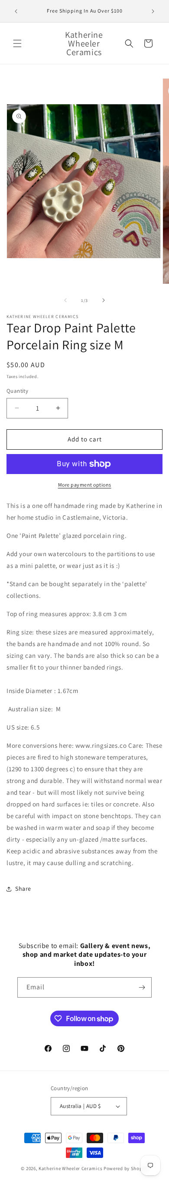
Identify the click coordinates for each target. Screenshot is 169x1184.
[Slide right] (103, 300)
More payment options (84, 484)
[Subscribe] (141, 987)
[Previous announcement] (16, 11)
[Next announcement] (152, 11)
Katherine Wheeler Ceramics (70, 1168)
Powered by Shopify (126, 1168)
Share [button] (23, 888)
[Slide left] (65, 300)
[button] (17, 43)
